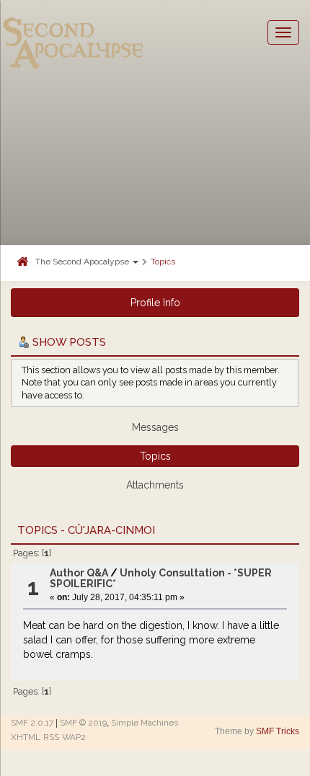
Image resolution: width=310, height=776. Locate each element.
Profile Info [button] (155, 302)
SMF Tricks (277, 731)
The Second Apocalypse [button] (83, 262)
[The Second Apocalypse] (73, 32)
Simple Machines (144, 723)
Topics (163, 262)
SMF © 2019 (83, 723)
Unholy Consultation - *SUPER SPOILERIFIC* (161, 578)
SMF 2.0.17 (32, 723)
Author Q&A (79, 573)
